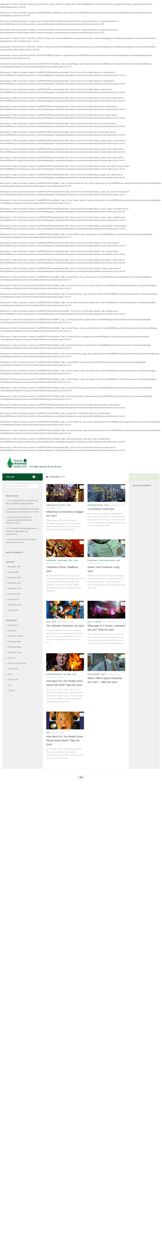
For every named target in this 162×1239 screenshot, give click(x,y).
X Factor (97, 622)
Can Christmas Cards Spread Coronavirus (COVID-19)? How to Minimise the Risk (19, 520)
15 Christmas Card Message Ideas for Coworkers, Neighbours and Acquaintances (22, 531)
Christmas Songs (107, 560)
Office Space (94, 674)
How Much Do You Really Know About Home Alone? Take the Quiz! (64, 740)
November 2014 (14, 594)
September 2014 (14, 605)
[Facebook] (33, 476)
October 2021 (13, 572)
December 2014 (14, 588)
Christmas (51, 560)
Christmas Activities (55, 505)
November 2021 (14, 567)
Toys (54, 622)
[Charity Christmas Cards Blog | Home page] (40, 462)
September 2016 (14, 578)
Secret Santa (13, 680)
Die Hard (67, 674)
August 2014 (13, 610)
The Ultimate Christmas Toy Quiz (65, 625)
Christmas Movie (95, 505)
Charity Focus (13, 625)
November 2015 (14, 583)
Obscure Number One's (17, 663)
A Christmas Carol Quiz (101, 509)
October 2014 (13, 599)
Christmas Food (64, 560)
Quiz (69, 505)
